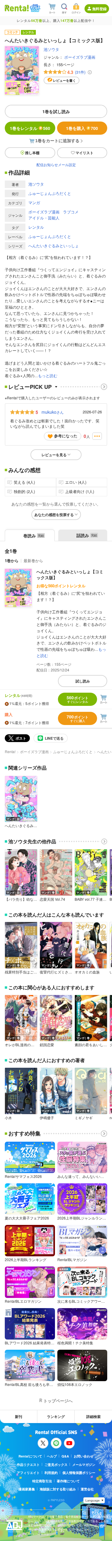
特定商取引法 (42, 1481)
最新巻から (33, 560)
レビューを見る (54, 454)
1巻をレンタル (30, 128)
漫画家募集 (27, 1489)
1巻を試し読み (56, 111)
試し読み (83, 681)
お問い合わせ (83, 1456)
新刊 (18, 1416)
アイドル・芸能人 (43, 218)
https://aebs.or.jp (38, 1534)
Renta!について (30, 1456)
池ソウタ (51, 49)
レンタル (36, 227)
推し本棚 (32, 152)
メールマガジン (83, 1464)
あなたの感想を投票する (54, 514)
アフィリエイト (28, 1472)
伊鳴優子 (47, 1117)
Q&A (65, 1456)
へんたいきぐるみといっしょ (53, 245)
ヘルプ (52, 1456)
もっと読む (47, 375)
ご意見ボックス (56, 1464)
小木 (8, 1117)
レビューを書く (64, 80)
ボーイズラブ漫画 (79, 57)
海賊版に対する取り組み (58, 1489)
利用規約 (51, 1472)
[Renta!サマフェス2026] (34, 8)
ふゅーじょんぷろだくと (49, 193)
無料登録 (99, 8)
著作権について (68, 1481)
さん (53, 412)
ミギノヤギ (84, 1117)
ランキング (56, 1416)
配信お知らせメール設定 (56, 164)
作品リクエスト (28, 1464)
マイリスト (84, 152)
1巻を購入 (82, 128)
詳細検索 (93, 1416)
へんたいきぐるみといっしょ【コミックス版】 (69, 574)
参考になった (65, 436)
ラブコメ (71, 212)
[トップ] (17, 8)
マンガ (34, 202)
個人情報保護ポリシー (78, 1472)
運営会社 (87, 1489)
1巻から (12, 560)
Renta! (10, 751)
